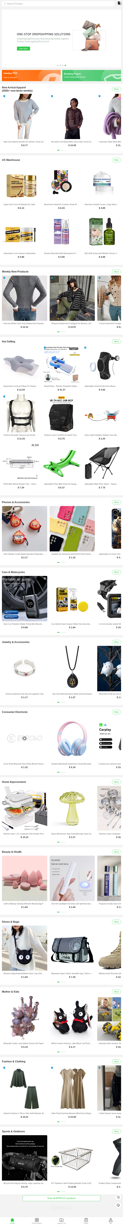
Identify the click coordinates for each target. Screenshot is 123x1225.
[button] (57, 65)
